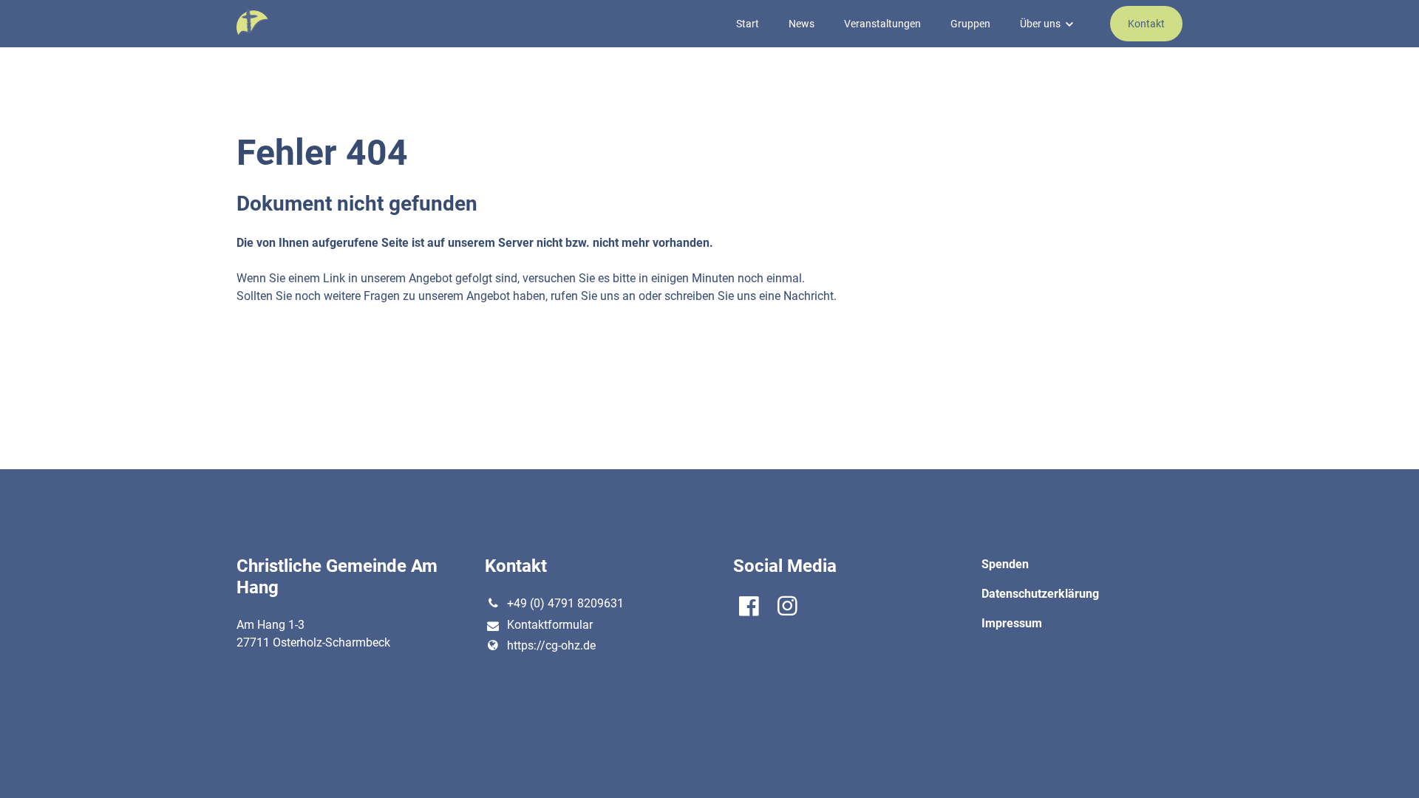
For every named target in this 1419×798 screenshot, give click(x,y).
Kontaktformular (550, 625)
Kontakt (1146, 24)
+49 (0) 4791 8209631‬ (565, 603)
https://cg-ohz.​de (551, 645)
